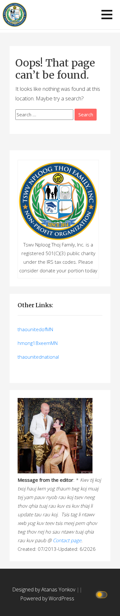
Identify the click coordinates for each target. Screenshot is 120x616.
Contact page (67, 540)
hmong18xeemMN (38, 343)
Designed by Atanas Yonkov (44, 589)
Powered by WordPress (47, 598)
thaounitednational (38, 357)
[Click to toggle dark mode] (103, 594)
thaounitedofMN (35, 329)
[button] (107, 14)
